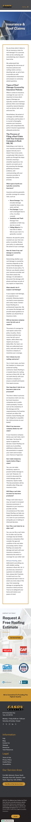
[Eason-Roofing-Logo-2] (15, 706)
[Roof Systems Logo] (7, 681)
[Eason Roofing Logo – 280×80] (7, 5)
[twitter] (6, 724)
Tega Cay (10, 780)
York (15, 780)
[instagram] (9, 724)
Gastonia (18, 777)
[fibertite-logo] (7, 664)
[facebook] (3, 724)
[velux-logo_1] (7, 649)
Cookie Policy (13, 809)
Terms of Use (21, 807)
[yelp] (15, 724)
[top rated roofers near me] (23, 664)
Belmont (11, 775)
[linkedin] (12, 724)
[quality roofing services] (23, 646)
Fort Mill (5, 775)
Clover (17, 775)
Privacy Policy (6, 809)
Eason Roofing (12, 561)
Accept (15, 816)
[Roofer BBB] (23, 681)
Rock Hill (12, 777)
